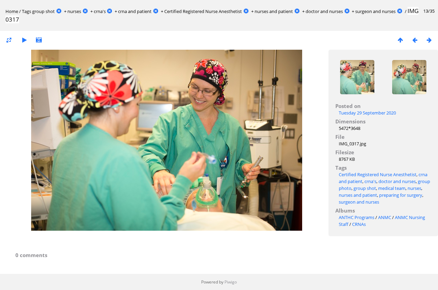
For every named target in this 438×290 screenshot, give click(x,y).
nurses (74, 11)
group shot (43, 11)
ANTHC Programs (356, 217)
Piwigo (230, 282)
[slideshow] (24, 40)
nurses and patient (274, 11)
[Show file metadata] (38, 40)
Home (11, 11)
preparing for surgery (400, 195)
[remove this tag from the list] (59, 11)
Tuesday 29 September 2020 (367, 113)
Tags (26, 11)
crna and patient (135, 11)
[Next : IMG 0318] (429, 40)
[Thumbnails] (400, 40)
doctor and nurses (324, 11)
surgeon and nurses (375, 11)
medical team (391, 188)
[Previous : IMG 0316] (415, 40)
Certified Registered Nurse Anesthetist (203, 11)
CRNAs (359, 224)
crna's (100, 11)
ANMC (384, 217)
